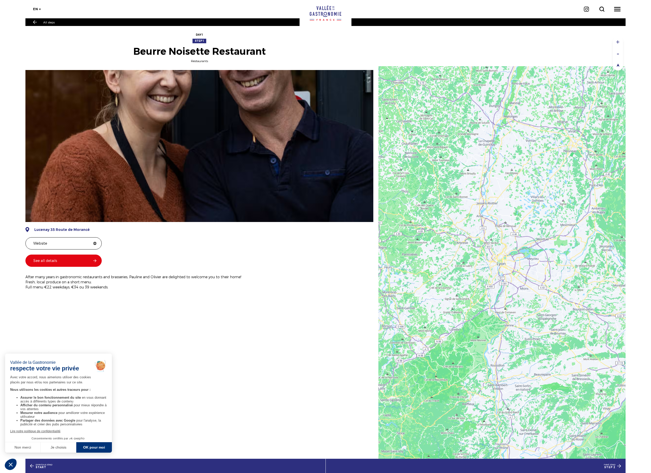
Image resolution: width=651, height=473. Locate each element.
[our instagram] (586, 9)
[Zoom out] (618, 53)
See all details (45, 260)
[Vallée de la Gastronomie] (325, 13)
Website (40, 243)
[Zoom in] (618, 42)
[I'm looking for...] (602, 9)
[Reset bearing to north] (618, 65)
